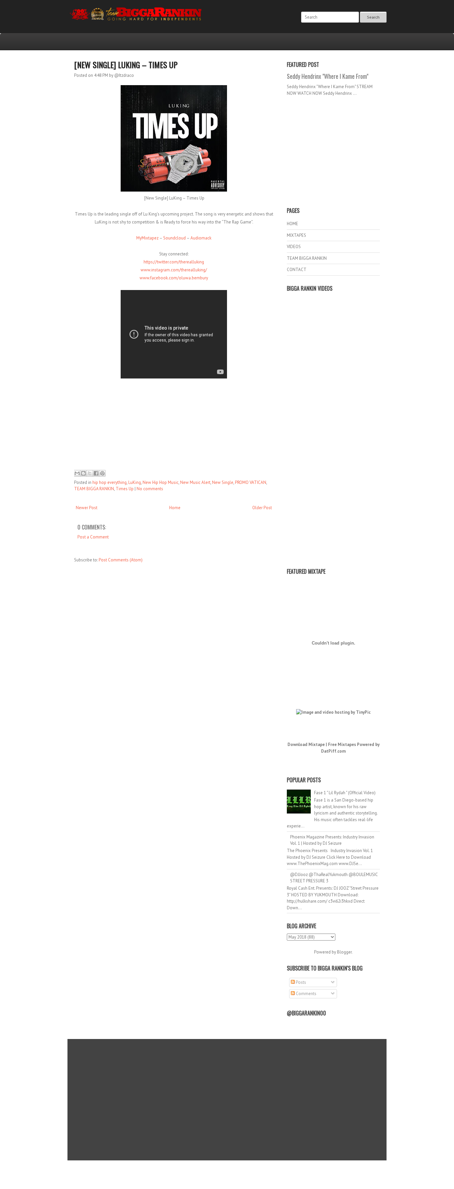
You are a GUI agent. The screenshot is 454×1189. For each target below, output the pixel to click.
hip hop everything (109, 482)
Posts (300, 982)
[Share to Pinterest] (102, 473)
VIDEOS (294, 246)
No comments (150, 489)
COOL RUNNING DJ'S (274, 1169)
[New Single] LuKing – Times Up (125, 65)
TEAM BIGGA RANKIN (94, 489)
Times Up (125, 489)
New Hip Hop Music (160, 482)
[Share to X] (89, 473)
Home (174, 508)
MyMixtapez (147, 238)
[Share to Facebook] (96, 473)
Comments (305, 993)
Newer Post (86, 508)
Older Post (262, 508)
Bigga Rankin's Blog (213, 1169)
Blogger (344, 952)
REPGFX (224, 1175)
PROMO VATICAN (250, 482)
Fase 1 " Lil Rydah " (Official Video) (345, 793)
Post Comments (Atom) (121, 560)
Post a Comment (93, 537)
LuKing (134, 482)
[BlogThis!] (83, 473)
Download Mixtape (306, 744)
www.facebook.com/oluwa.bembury (174, 278)
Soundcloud (174, 238)
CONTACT (296, 269)
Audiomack (200, 238)
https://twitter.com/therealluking (174, 262)
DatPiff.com (333, 751)
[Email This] (77, 473)
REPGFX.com (245, 1175)
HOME (292, 223)
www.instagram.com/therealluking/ (174, 270)
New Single (222, 482)
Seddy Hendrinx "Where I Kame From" (327, 76)
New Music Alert (195, 482)
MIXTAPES (296, 235)
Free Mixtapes (342, 744)
